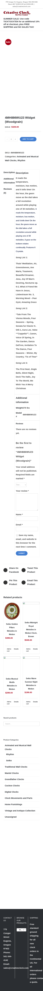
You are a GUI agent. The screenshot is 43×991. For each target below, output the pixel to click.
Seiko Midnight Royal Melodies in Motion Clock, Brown (31, 629)
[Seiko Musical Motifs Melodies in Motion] (12, 665)
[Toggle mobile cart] (30, 12)
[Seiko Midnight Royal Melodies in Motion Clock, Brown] (31, 610)
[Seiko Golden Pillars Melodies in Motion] (12, 611)
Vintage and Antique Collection (20, 811)
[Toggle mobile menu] (39, 12)
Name (19, 514)
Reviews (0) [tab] (8, 191)
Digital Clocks (11, 792)
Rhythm (21, 160)
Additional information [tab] (8, 181)
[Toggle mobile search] (34, 12)
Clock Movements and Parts (18, 798)
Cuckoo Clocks (12, 785)
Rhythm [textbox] (21, 930)
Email (19, 525)
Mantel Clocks (12, 773)
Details (16, 649)
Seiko (9, 760)
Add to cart (28, 139)
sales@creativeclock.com (21, 6)
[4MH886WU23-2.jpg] (21, 73)
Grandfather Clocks (14, 779)
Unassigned (11, 817)
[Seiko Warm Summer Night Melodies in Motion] (31, 665)
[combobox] (21, 929)
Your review (22, 491)
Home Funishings (13, 804)
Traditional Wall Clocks (16, 767)
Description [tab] (8, 172)
